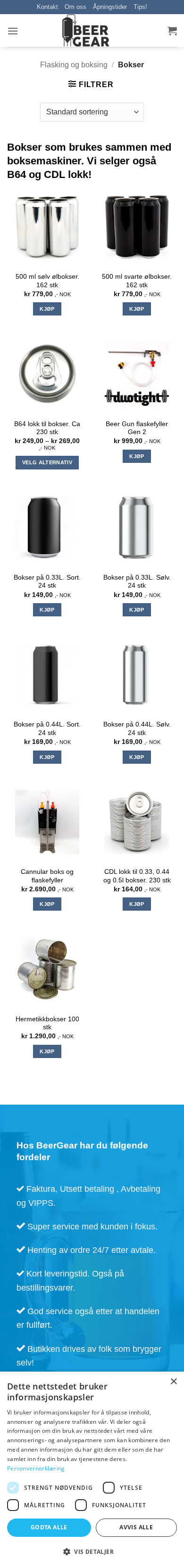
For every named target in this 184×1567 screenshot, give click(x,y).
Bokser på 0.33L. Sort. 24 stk (47, 582)
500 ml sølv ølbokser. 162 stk (47, 281)
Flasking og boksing (74, 65)
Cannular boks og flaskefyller (47, 876)
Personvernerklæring (36, 1468)
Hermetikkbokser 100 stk (47, 1023)
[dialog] (92, 1469)
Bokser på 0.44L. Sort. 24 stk (47, 728)
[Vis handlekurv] (172, 30)
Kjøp (47, 309)
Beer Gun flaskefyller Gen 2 (137, 428)
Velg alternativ (47, 462)
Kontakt (47, 6)
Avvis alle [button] (136, 1527)
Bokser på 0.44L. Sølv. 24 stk (137, 728)
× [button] (173, 1381)
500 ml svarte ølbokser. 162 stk (137, 281)
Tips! (140, 6)
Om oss (75, 6)
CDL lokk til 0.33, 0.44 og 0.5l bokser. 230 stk (137, 876)
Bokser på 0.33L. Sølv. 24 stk (137, 582)
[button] (12, 30)
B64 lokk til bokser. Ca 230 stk (47, 428)
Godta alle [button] (49, 1527)
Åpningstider (110, 6)
